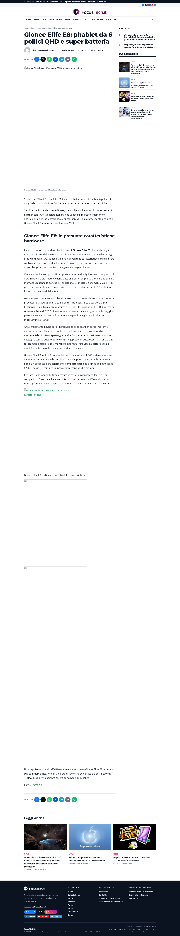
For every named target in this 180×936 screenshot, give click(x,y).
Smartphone (55, 19)
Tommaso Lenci (41, 50)
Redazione (103, 891)
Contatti (103, 895)
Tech (44, 19)
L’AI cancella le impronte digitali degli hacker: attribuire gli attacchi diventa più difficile (139, 37)
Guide (108, 19)
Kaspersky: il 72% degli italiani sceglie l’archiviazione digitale (139, 46)
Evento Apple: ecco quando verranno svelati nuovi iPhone (87, 859)
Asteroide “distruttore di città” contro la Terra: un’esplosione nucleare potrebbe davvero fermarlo (42, 862)
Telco (86, 19)
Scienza (77, 19)
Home (28, 19)
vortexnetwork (150, 932)
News (36, 19)
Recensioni (97, 19)
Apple (67, 19)
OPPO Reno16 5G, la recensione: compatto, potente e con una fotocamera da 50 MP (71, 2)
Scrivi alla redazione (138, 895)
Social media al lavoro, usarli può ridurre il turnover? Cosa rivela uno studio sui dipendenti (142, 114)
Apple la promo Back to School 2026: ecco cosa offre (131, 859)
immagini (37, 784)
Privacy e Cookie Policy (109, 898)
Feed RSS (133, 898)
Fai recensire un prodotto (141, 891)
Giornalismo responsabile (111, 901)
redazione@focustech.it (35, 907)
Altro (117, 19)
